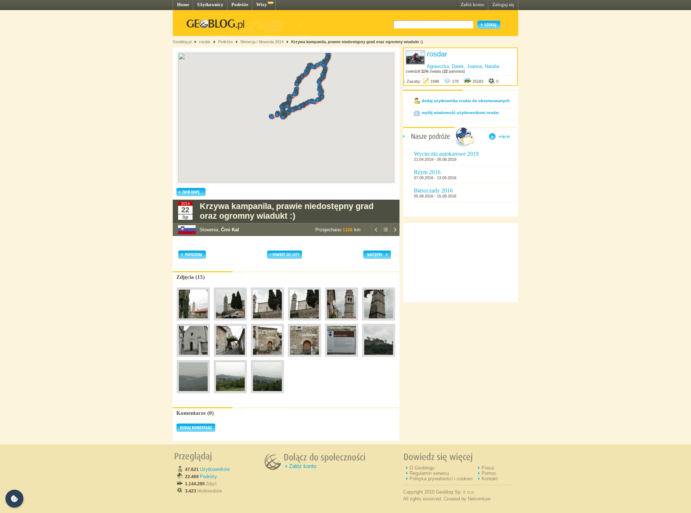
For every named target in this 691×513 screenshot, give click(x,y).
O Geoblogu (422, 468)
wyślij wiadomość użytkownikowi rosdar (460, 112)
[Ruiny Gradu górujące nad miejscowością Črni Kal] (378, 359)
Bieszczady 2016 (433, 190)
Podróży (208, 476)
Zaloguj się (503, 4)
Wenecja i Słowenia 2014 (262, 42)
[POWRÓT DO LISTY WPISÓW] (385, 234)
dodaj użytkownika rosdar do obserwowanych (466, 101)
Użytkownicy (210, 4)
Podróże (239, 4)
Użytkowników (215, 469)
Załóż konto (472, 4)
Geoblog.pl (182, 42)
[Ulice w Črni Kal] (230, 359)
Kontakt (490, 478)
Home (183, 4)
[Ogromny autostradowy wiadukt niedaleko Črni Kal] (193, 395)
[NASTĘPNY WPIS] (394, 234)
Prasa (488, 468)
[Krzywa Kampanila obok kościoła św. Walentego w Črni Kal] (230, 322)
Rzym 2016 (427, 172)
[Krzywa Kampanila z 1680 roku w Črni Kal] (193, 322)
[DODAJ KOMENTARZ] (195, 430)
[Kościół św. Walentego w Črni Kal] (193, 359)
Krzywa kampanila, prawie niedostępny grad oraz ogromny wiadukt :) (357, 42)
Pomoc (489, 473)
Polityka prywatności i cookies (441, 478)
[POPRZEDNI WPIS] (376, 234)
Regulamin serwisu (429, 473)
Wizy (261, 4)
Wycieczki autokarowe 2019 (446, 154)
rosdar (205, 42)
